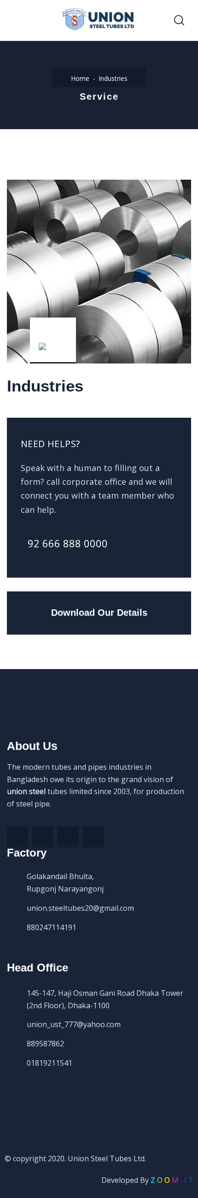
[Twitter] (42, 837)
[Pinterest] (68, 837)
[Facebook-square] (17, 837)
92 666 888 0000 (68, 543)
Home (80, 78)
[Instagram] (93, 837)
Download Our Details (99, 613)
